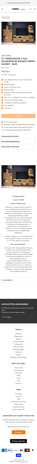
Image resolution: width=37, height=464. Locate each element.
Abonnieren (18, 432)
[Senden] (33, 317)
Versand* (13, 75)
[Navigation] (2, 9)
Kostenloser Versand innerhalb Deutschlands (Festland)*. (19, 125)
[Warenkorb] (35, 9)
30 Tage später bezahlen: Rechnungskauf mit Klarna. (18, 127)
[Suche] (30, 9)
